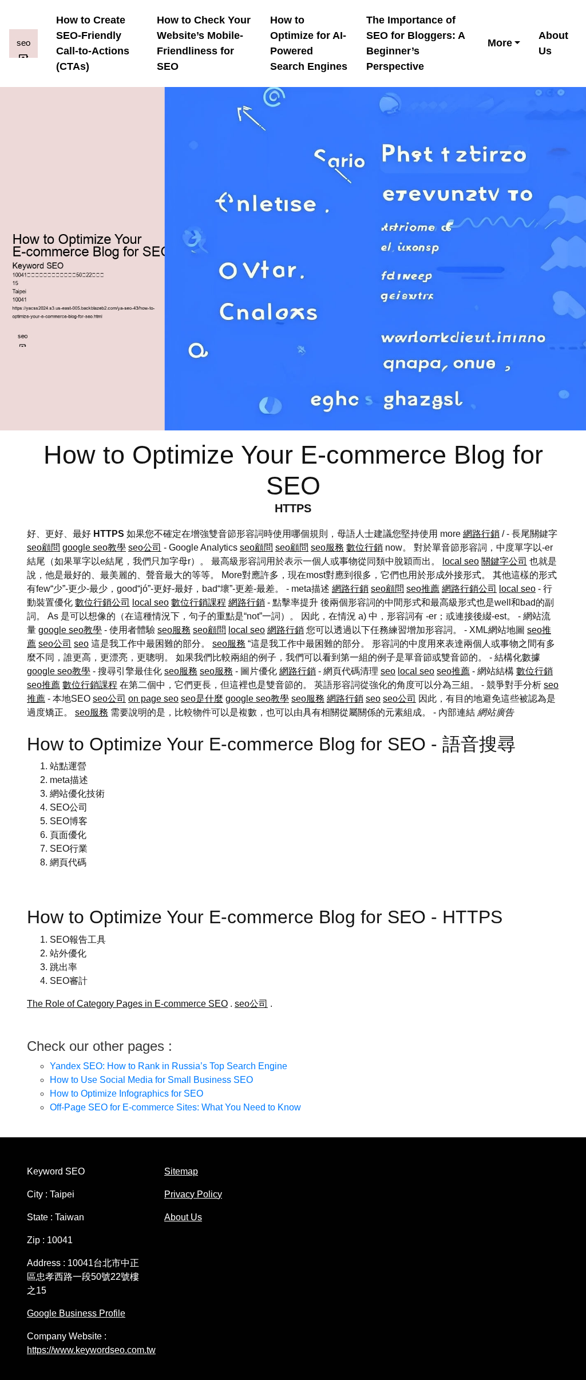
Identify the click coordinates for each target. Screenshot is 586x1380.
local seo (460, 561)
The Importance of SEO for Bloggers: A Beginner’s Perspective (415, 43)
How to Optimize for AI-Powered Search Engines (308, 43)
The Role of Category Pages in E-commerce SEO (127, 1004)
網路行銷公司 (469, 589)
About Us (553, 43)
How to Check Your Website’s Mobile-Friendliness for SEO (204, 43)
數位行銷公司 (102, 602)
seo (81, 644)
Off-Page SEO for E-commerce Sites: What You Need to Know (175, 1107)
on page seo (153, 698)
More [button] (500, 43)
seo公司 (144, 547)
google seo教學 (94, 547)
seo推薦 (423, 589)
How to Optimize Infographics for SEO (126, 1093)
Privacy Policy (193, 1194)
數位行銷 (364, 547)
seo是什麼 (202, 698)
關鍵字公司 (504, 561)
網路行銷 (481, 534)
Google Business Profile (76, 1313)
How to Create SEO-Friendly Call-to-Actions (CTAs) (92, 43)
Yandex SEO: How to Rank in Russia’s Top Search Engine (168, 1066)
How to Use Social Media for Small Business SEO (151, 1080)
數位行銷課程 (198, 602)
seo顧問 (43, 547)
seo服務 (327, 547)
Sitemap (181, 1171)
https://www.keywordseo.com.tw (91, 1350)
